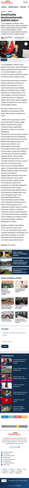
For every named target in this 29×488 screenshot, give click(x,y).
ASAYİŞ (19, 469)
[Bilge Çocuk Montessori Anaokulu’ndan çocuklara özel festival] (7, 284)
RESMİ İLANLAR (13, 7)
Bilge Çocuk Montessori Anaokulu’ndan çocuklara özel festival (5, 291)
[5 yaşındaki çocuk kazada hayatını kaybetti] (21, 284)
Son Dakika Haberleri (8, 463)
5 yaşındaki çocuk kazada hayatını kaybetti (20, 290)
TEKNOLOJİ (18, 473)
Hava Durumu (6, 454)
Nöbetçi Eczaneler (8, 452)
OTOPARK (19, 471)
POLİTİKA (23, 7)
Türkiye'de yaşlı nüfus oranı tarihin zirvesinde (21, 307)
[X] (13, 447)
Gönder (4, 346)
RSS (5, 480)
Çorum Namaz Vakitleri (9, 455)
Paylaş (4, 59)
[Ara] (24, 2)
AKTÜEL (11, 473)
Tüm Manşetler (7, 461)
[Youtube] (19, 447)
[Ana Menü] (26, 2)
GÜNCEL (4, 7)
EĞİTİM (4, 473)
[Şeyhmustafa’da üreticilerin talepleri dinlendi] (21, 315)
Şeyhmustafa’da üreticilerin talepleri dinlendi (21, 321)
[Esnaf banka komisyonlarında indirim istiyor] (14, 49)
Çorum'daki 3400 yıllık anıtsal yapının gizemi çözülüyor (7, 307)
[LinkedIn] (16, 447)
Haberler (3, 11)
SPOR (24, 469)
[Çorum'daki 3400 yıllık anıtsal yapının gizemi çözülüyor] (7, 301)
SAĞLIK (12, 471)
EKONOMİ (5, 471)
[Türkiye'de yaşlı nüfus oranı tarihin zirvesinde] (21, 301)
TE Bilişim (18, 485)
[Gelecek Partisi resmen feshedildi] (7, 315)
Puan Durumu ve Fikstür (9, 459)
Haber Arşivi (6, 464)
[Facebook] (10, 447)
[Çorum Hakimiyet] (7, 2)
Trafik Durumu (6, 457)
